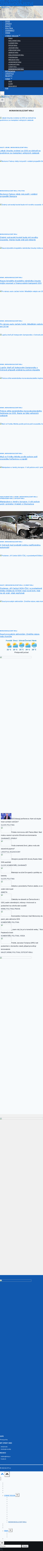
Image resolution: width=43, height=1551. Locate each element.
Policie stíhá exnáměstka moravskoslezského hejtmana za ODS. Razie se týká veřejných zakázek (21, 413)
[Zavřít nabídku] (0, 1478)
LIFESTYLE (9, 74)
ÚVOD (7, 21)
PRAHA (10, 38)
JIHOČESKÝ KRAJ (13, 48)
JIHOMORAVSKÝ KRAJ (14, 62)
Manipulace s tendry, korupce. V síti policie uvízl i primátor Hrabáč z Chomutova (20, 502)
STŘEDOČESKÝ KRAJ (14, 50)
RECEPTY (8, 76)
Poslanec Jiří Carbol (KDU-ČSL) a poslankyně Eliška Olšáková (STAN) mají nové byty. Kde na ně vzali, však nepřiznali (21, 590)
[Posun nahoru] (2, 1474)
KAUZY (8, 26)
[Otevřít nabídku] (2, 100)
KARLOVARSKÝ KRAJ (14, 40)
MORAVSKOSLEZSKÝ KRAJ (19, 147)
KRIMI (7, 147)
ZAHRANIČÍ (9, 31)
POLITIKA (9, 28)
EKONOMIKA (10, 71)
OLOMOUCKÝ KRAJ (14, 64)
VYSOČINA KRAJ (13, 57)
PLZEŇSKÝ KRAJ (13, 43)
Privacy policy (4, 1439)
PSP (6, 88)
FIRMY (6, 1531)
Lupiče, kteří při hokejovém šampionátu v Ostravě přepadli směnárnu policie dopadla (20, 368)
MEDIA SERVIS (12, 86)
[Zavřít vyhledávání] (2, 1543)
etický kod (3, 1446)
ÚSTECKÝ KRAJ (12, 45)
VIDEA (7, 33)
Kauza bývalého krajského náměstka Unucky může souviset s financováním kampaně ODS (21, 282)
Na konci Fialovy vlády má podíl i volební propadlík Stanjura (18, 195)
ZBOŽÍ (10, 81)
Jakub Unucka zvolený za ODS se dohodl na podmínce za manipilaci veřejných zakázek (20, 151)
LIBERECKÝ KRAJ (13, 52)
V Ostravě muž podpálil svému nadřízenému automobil (20, 546)
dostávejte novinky (6, 1449)
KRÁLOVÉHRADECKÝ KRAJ (16, 55)
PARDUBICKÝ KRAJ (13, 59)
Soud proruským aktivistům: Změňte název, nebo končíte (20, 635)
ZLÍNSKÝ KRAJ (12, 67)
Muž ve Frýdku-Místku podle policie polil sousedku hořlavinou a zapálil (18, 457)
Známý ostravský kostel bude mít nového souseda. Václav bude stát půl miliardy (19, 238)
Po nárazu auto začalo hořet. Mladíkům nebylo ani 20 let (21, 325)
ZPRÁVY (8, 24)
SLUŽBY (10, 84)
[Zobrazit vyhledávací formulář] (2, 93)
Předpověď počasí (21, 652)
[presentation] (21, 131)
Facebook (3, 1459)
